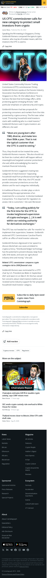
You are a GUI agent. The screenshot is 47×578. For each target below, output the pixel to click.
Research (5, 493)
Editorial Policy (16, 321)
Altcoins (5, 455)
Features (28, 443)
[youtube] (23, 550)
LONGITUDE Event (31, 504)
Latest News (6, 30)
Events (27, 500)
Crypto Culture (30, 464)
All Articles (29, 439)
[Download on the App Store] (8, 544)
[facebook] (15, 550)
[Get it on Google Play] (21, 544)
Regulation (6, 464)
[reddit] (27, 550)
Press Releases (7, 489)
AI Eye (27, 460)
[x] (3, 550)
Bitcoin (4, 447)
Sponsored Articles (9, 485)
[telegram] (11, 550)
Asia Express (29, 455)
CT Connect (29, 508)
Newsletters (6, 523)
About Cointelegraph (9, 519)
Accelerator (29, 489)
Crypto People (30, 447)
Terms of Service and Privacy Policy (13, 574)
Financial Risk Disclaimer (7, 536)
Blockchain (6, 460)
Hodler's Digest (30, 451)
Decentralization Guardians (31, 494)
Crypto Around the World (32, 469)
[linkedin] (7, 550)
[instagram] (19, 550)
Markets (5, 443)
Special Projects (7, 497)
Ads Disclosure (7, 531)
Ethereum (5, 451)
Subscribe (23, 307)
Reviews (28, 474)
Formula (28, 485)
